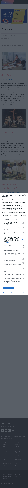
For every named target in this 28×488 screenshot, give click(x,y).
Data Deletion (6, 292)
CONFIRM (8, 287)
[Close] (25, 195)
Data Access (14, 292)
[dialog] (14, 244)
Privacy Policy (22, 292)
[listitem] (14, 220)
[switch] (23, 223)
